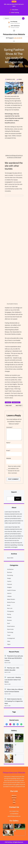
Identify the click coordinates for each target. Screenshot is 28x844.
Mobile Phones (11, 602)
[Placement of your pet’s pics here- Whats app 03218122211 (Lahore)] (5, 656)
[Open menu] (14, 41)
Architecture (10, 569)
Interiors (9, 593)
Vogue (8, 644)
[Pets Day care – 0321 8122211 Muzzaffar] (5, 668)
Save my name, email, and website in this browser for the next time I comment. (14, 470)
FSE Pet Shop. (8, 842)
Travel (8, 635)
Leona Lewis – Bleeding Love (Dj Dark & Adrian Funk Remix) (13, 680)
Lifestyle (9, 596)
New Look (9, 608)
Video (8, 641)
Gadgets (9, 587)
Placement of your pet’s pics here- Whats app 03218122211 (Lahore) (14, 658)
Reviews (9, 620)
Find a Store (15, 9)
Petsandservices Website (14, 34)
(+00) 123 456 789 (18, 37)
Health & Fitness (11, 590)
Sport (8, 623)
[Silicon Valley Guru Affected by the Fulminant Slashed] (5, 689)
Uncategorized (11, 638)
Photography (10, 611)
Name (8, 442)
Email (8, 450)
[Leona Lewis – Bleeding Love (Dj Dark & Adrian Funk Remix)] (5, 677)
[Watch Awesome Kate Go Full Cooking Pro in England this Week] (5, 699)
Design (9, 578)
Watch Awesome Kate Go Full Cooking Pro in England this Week (14, 701)
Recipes (9, 617)
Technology (10, 632)
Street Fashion (16, 402)
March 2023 (10, 557)
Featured (8, 402)
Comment (9, 427)
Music (8, 605)
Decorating (10, 575)
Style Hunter (10, 629)
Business (9, 572)
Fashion (9, 581)
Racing (9, 614)
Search (18, 498)
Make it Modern (11, 599)
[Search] (23, 18)
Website (8, 458)
